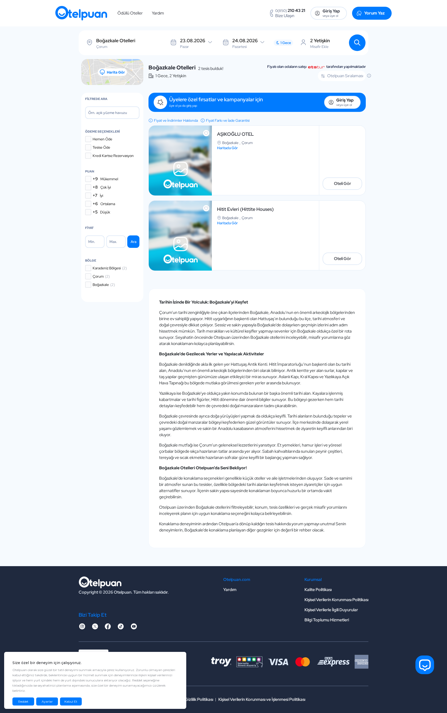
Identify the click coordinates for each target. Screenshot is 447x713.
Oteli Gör (342, 183)
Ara (133, 241)
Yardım (158, 13)
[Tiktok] (120, 628)
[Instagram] (82, 628)
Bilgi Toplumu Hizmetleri (326, 620)
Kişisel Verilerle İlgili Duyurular (331, 610)
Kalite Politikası (318, 589)
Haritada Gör (227, 148)
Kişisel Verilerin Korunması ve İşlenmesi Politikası (261, 699)
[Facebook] (108, 628)
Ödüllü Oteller (130, 13)
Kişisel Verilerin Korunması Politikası (336, 599)
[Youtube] (133, 628)
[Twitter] (95, 628)
